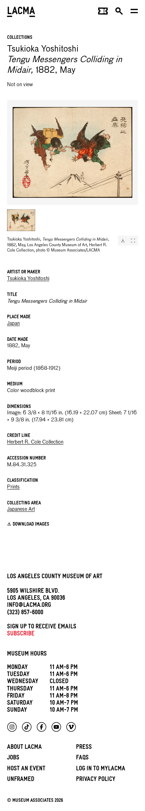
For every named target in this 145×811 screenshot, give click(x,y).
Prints (13, 487)
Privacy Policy (95, 780)
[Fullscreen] (133, 240)
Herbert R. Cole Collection (35, 442)
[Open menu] (134, 12)
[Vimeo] (71, 727)
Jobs (13, 758)
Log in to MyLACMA (100, 769)
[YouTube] (56, 727)
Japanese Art (21, 509)
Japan (13, 323)
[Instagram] (12, 727)
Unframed (20, 780)
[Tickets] (103, 12)
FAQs (82, 758)
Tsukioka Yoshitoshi (28, 278)
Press (84, 748)
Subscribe (20, 634)
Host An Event (26, 769)
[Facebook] (41, 727)
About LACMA (24, 748)
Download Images (31, 524)
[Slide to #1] (21, 220)
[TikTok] (27, 727)
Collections (19, 38)
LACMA (21, 12)
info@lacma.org (29, 606)
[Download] (123, 240)
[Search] (119, 12)
